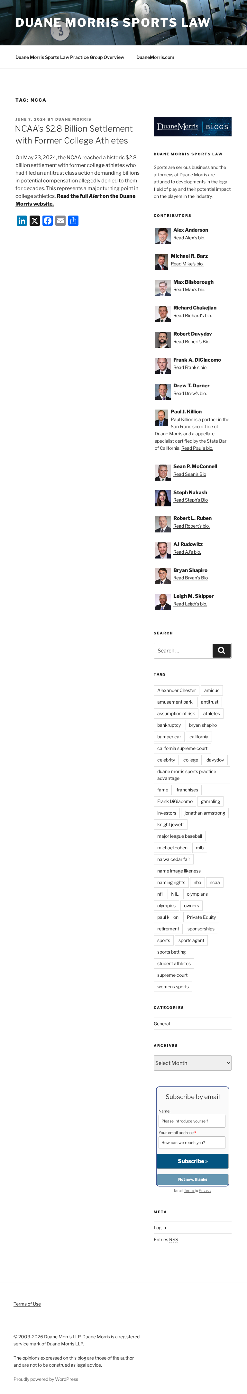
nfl (160, 894)
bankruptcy (169, 725)
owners (191, 905)
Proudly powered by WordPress (46, 1379)
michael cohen (172, 847)
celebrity (166, 759)
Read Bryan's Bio (190, 577)
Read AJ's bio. (187, 552)
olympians (197, 894)
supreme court (172, 975)
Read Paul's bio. (197, 448)
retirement (168, 928)
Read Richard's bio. (192, 315)
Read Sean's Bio (189, 474)
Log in (160, 1227)
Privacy (205, 1190)
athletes (211, 713)
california (198, 736)
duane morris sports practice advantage (186, 775)
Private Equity (201, 917)
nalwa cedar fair (173, 859)
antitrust (209, 702)
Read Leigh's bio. (190, 603)
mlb (200, 847)
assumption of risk (176, 713)
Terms (189, 1190)
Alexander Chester (176, 690)
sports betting (171, 952)
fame (162, 789)
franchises (187, 789)
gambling (210, 801)
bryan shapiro (203, 725)
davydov (215, 759)
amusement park (175, 702)
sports (163, 940)
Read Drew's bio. (190, 393)
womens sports (173, 986)
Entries (166, 1239)
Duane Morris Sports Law (113, 22)
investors (166, 813)
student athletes (174, 963)
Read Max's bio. (189, 289)
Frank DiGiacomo (175, 801)
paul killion (167, 917)
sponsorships (201, 928)
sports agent (191, 940)
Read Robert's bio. (191, 526)
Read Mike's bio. (187, 263)
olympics (166, 905)
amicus (211, 690)
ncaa (215, 882)
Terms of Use (27, 1303)
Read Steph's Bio (190, 500)
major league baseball (179, 836)
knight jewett (170, 824)
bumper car (169, 736)
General (162, 1023)
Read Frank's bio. (190, 367)
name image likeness (179, 870)
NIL (174, 894)
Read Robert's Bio (191, 341)
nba (197, 882)
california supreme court (182, 748)
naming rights (171, 882)
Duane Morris (73, 119)
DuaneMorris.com (155, 57)
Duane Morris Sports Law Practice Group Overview (69, 57)
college (190, 759)
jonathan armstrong (205, 813)
